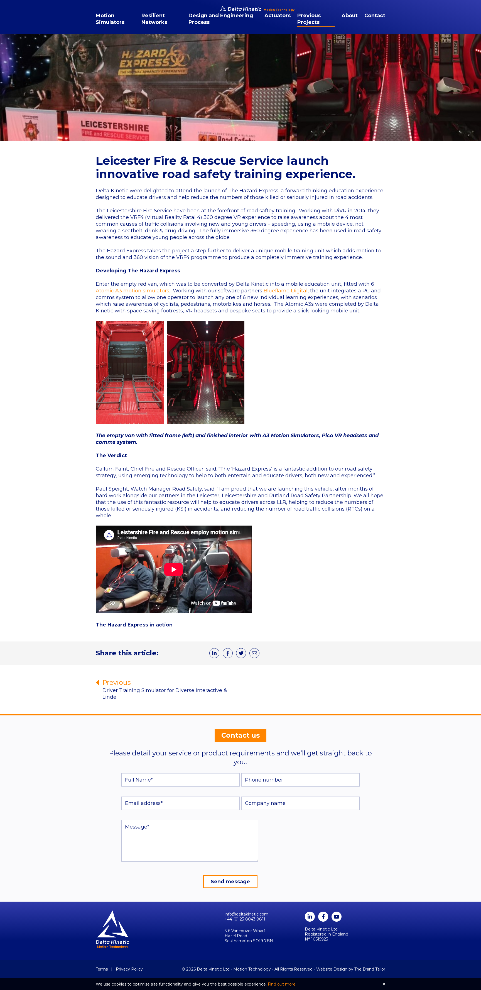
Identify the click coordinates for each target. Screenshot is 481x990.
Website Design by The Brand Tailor (350, 969)
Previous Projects (309, 19)
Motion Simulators (110, 19)
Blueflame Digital (286, 291)
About (350, 16)
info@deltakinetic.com (246, 914)
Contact (374, 16)
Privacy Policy (129, 969)
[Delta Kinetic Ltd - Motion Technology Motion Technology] (240, 8)
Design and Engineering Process (220, 19)
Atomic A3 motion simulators (132, 291)
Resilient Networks (154, 19)
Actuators (277, 16)
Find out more (282, 984)
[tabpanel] (240, 87)
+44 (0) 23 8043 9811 (245, 919)
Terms (102, 969)
